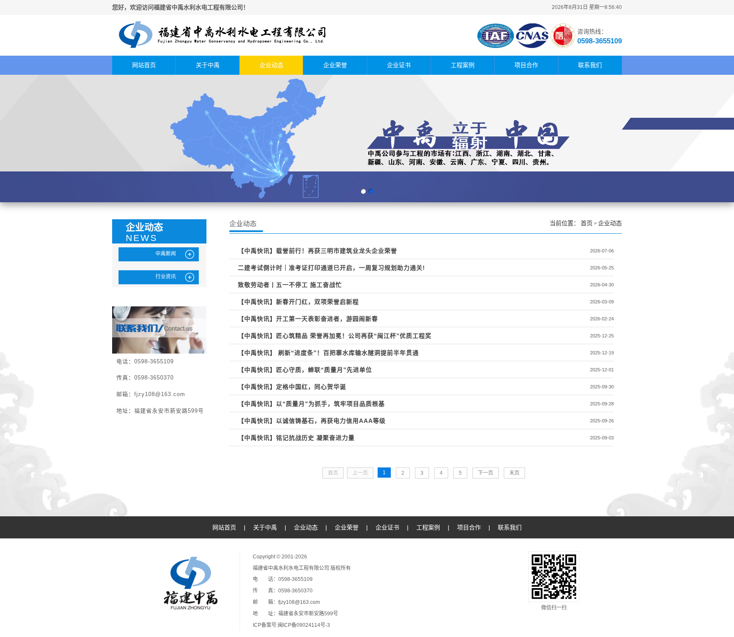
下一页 (485, 473)
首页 (587, 223)
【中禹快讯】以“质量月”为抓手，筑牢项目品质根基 (311, 403)
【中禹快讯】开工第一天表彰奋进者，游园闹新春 (308, 318)
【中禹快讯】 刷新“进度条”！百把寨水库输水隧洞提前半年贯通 (328, 352)
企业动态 (271, 65)
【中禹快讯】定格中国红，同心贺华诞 (292, 386)
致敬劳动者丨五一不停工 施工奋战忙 (290, 284)
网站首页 (144, 65)
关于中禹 (208, 65)
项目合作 (526, 65)
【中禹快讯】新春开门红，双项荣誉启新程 (298, 301)
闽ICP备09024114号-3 (304, 625)
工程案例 (462, 65)
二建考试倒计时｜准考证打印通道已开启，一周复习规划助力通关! (331, 267)
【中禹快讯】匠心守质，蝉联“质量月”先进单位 (305, 369)
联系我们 (590, 65)
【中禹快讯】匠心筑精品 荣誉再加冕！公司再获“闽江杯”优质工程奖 (335, 335)
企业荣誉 (335, 65)
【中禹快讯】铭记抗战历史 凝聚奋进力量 (296, 437)
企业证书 (399, 65)
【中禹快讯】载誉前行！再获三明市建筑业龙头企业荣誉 (317, 250)
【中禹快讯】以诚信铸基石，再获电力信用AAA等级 (312, 420)
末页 (514, 473)
